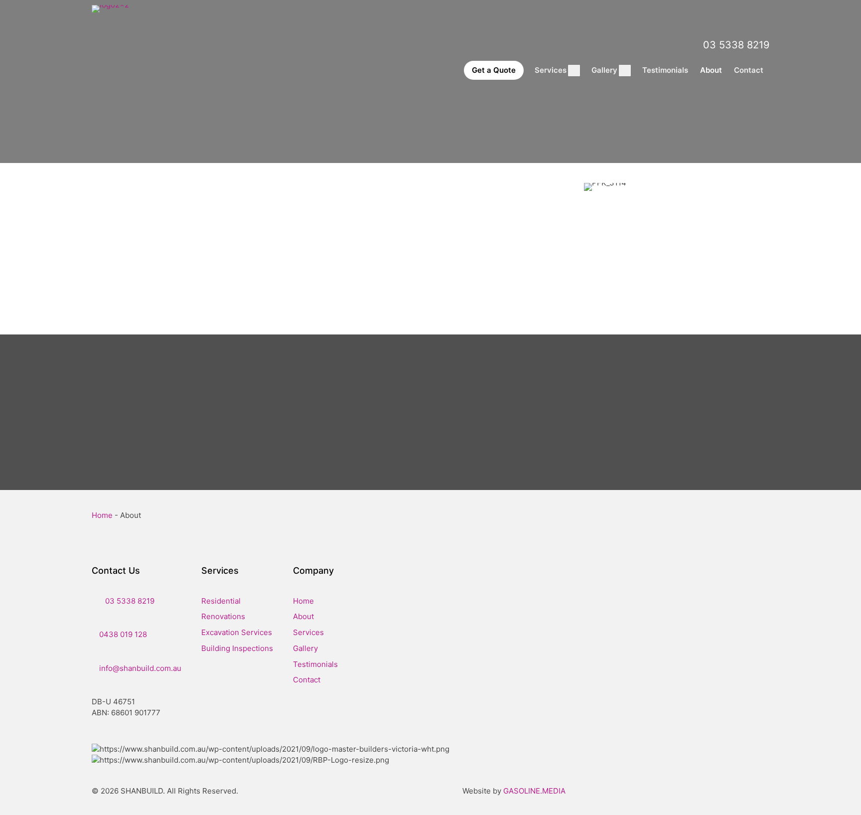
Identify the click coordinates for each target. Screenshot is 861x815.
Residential (221, 601)
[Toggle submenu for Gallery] (624, 70)
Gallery (305, 648)
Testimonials (315, 664)
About (303, 616)
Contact (306, 679)
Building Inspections (237, 648)
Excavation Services (236, 632)
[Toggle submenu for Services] (574, 70)
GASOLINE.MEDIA (534, 791)
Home (102, 515)
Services (308, 632)
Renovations (223, 616)
